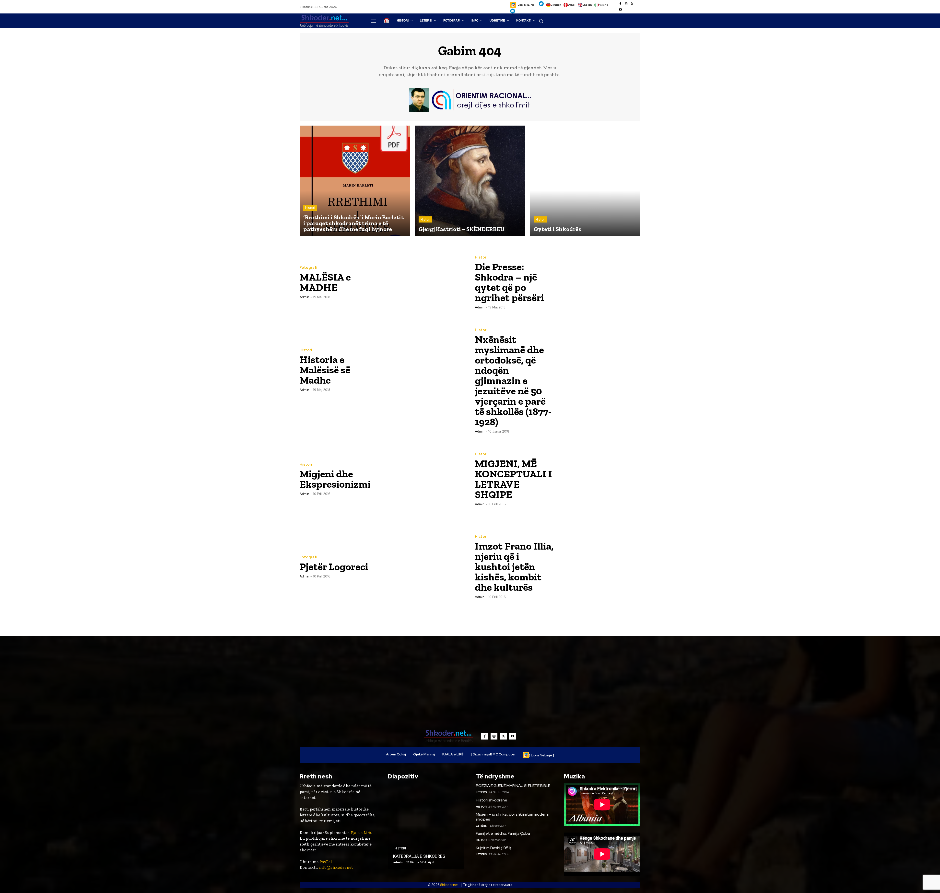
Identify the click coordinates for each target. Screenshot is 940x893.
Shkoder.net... (450, 885)
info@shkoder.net (336, 867)
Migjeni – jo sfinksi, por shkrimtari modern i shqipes (512, 817)
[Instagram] (626, 4)
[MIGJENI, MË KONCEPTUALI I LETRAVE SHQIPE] (599, 478)
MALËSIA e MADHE (325, 282)
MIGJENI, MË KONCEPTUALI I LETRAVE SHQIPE (513, 479)
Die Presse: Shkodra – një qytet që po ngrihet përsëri (509, 282)
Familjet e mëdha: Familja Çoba (503, 833)
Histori (310, 208)
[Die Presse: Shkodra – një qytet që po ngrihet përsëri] (599, 282)
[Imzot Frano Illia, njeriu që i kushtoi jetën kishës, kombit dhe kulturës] (599, 566)
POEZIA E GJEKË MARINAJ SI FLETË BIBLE (513, 785)
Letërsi (481, 792)
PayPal (325, 861)
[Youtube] (620, 10)
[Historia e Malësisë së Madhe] (423, 369)
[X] (632, 4)
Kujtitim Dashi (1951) (493, 847)
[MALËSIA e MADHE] (423, 282)
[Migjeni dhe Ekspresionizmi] (423, 478)
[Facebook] (620, 4)
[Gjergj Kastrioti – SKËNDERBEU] (470, 181)
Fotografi (308, 268)
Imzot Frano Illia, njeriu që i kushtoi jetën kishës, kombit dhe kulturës (514, 566)
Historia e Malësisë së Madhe (325, 369)
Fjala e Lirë (361, 832)
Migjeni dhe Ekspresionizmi (335, 479)
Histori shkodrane (491, 800)
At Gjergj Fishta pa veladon (419, 856)
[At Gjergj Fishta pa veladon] (426, 826)
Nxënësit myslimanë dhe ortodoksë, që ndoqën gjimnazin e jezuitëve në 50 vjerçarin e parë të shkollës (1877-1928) (513, 380)
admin (304, 297)
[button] (541, 21)
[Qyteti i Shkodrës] (585, 181)
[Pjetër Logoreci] (423, 566)
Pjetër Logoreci (334, 566)
